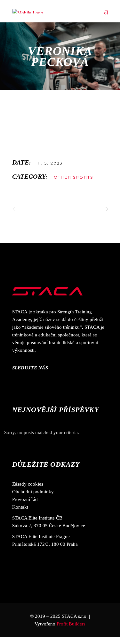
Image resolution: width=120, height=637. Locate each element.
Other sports (73, 177)
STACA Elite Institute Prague (41, 536)
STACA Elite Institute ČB (37, 517)
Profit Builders (71, 623)
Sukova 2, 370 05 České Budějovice (48, 525)
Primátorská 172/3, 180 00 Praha (45, 544)
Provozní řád (25, 499)
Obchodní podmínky (33, 491)
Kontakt (20, 507)
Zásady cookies (27, 484)
